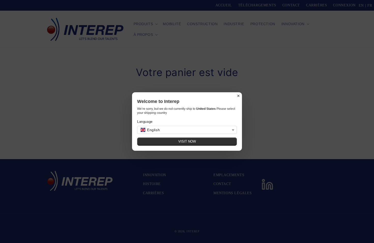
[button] (187, 130)
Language (145, 122)
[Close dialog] (238, 95)
